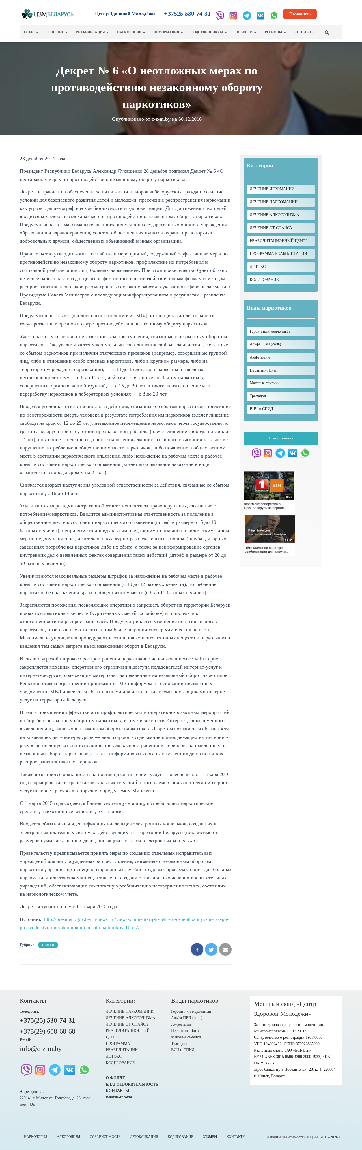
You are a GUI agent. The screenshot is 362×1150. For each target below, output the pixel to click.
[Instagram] (233, 15)
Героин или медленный (191, 1011)
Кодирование (180, 1137)
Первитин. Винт (185, 1031)
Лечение (56, 32)
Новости (244, 32)
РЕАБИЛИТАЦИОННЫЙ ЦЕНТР (279, 241)
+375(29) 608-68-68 (47, 1031)
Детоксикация (144, 1137)
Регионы (274, 32)
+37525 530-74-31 (187, 13)
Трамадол (179, 1044)
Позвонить (300, 14)
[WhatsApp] (274, 15)
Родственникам (207, 32)
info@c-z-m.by (41, 1048)
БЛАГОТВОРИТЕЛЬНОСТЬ (132, 1084)
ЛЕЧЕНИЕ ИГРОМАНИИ (272, 189)
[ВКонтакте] (260, 15)
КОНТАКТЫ (117, 1091)
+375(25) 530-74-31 (47, 1020)
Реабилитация (91, 32)
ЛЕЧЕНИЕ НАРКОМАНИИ (274, 202)
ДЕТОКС (258, 266)
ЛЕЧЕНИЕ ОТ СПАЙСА (271, 228)
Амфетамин (181, 1024)
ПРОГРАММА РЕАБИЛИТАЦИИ (278, 253)
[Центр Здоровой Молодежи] (47, 14)
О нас (30, 32)
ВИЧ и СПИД (183, 1050)
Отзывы (210, 1137)
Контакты (304, 32)
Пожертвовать (281, 438)
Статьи (48, 944)
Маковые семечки (186, 1037)
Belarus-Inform (119, 1097)
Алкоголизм (68, 1137)
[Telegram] (247, 15)
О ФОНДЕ (115, 1078)
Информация (167, 32)
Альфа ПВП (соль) (186, 1018)
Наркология (129, 32)
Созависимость (105, 1137)
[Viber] (220, 15)
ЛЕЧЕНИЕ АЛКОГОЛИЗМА (274, 215)
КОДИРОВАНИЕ (264, 280)
